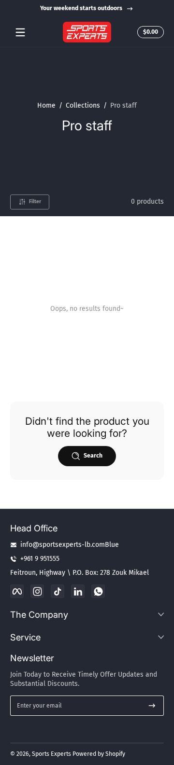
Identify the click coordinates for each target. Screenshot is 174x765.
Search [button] (93, 455)
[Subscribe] (152, 705)
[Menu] (20, 32)
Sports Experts (51, 754)
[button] (149, 32)
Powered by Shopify (98, 754)
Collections (83, 105)
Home (46, 105)
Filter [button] (35, 201)
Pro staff (123, 105)
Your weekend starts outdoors (81, 8)
